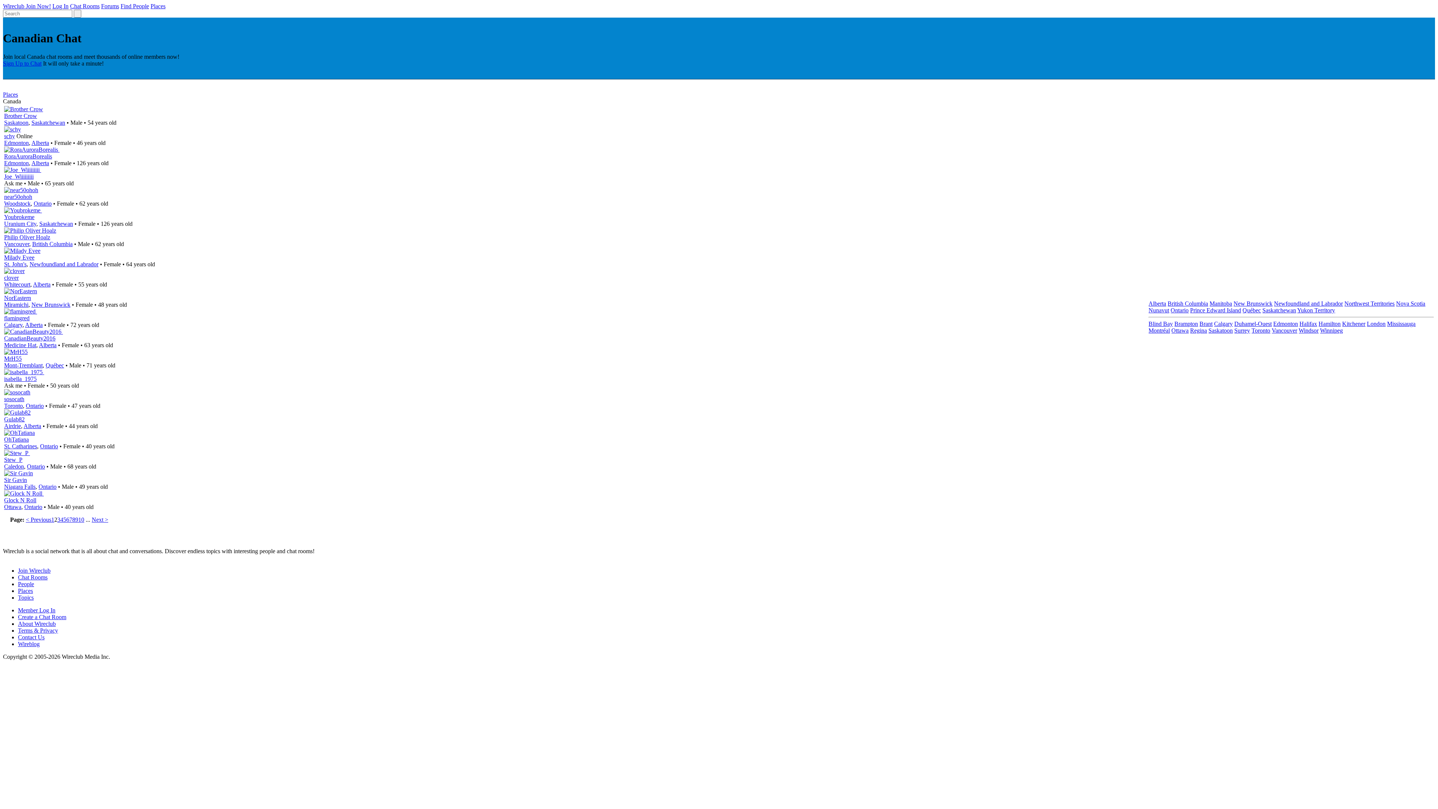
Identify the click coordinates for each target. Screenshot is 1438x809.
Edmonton (16, 143)
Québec (55, 365)
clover (11, 278)
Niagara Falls (20, 487)
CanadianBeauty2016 (29, 338)
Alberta (40, 143)
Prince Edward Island (1215, 310)
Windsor (1309, 330)
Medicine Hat (20, 345)
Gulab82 (14, 419)
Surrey (1242, 330)
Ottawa (12, 507)
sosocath (14, 399)
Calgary (13, 325)
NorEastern (17, 298)
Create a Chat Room (42, 617)
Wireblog (29, 644)
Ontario (43, 203)
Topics (26, 597)
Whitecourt (17, 284)
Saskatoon (16, 122)
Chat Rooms (85, 6)
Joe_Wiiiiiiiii (19, 176)
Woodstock (17, 203)
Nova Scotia (1410, 303)
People (26, 584)
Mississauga (1401, 324)
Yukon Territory (1316, 310)
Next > (100, 519)
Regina (1198, 330)
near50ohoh (18, 197)
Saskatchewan (48, 122)
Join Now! (38, 6)
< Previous (38, 519)
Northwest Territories (1369, 303)
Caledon (14, 466)
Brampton (1186, 324)
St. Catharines (20, 446)
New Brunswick (50, 305)
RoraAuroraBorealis (28, 156)
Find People (135, 6)
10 (81, 519)
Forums (110, 6)
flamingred (17, 318)
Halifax (1308, 324)
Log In (60, 6)
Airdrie (12, 426)
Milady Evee (19, 257)
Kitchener (1353, 324)
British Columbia (52, 244)
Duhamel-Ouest (1253, 324)
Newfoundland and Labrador (64, 264)
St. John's (15, 264)
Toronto (13, 406)
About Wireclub (37, 624)
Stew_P (13, 460)
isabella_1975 (20, 379)
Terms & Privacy (38, 630)
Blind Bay (1161, 324)
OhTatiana (16, 439)
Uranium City (20, 224)
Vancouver (16, 244)
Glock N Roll (20, 500)
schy (9, 136)
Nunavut (1159, 310)
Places (158, 6)
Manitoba (1221, 303)
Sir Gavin (15, 480)
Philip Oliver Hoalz (27, 237)
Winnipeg (1331, 330)
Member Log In (36, 610)
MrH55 (13, 358)
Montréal (1159, 330)
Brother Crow (20, 116)
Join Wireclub (34, 570)
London (1376, 324)
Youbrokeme (19, 217)
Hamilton (1330, 324)
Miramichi (16, 305)
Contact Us (31, 637)
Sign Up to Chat (22, 63)
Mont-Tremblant (23, 365)
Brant (1206, 324)
